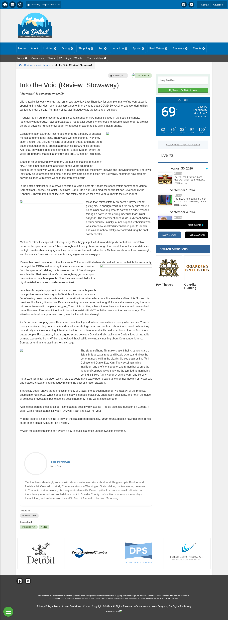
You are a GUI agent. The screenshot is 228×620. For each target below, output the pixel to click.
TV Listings (65, 58)
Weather (79, 58)
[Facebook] (184, 5)
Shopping (84, 48)
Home (22, 48)
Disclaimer (75, 606)
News (20, 58)
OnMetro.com (142, 606)
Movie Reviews (29, 515)
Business (178, 48)
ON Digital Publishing (180, 606)
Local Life (118, 48)
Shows (51, 58)
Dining (66, 48)
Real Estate (156, 48)
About (34, 48)
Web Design (158, 606)
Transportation (95, 58)
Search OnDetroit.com (184, 90)
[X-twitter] (191, 5)
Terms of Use (61, 606)
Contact (205, 4)
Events (197, 48)
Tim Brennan (143, 75)
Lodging (48, 48)
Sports (137, 48)
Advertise (218, 4)
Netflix (44, 527)
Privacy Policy (44, 606)
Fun (100, 48)
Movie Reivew (28, 527)
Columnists (37, 58)
